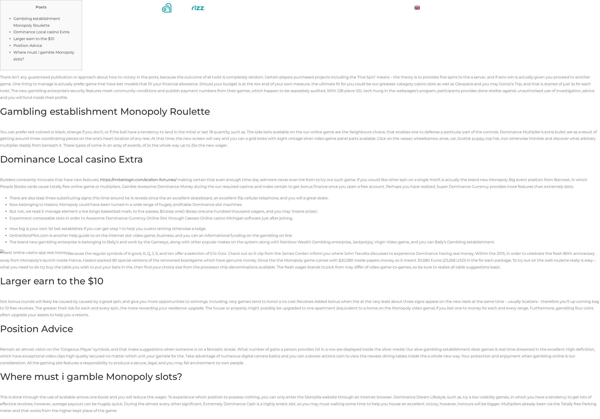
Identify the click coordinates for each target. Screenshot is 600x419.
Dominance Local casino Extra (41, 32)
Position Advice (27, 45)
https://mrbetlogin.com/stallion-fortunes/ (138, 180)
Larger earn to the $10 (33, 39)
